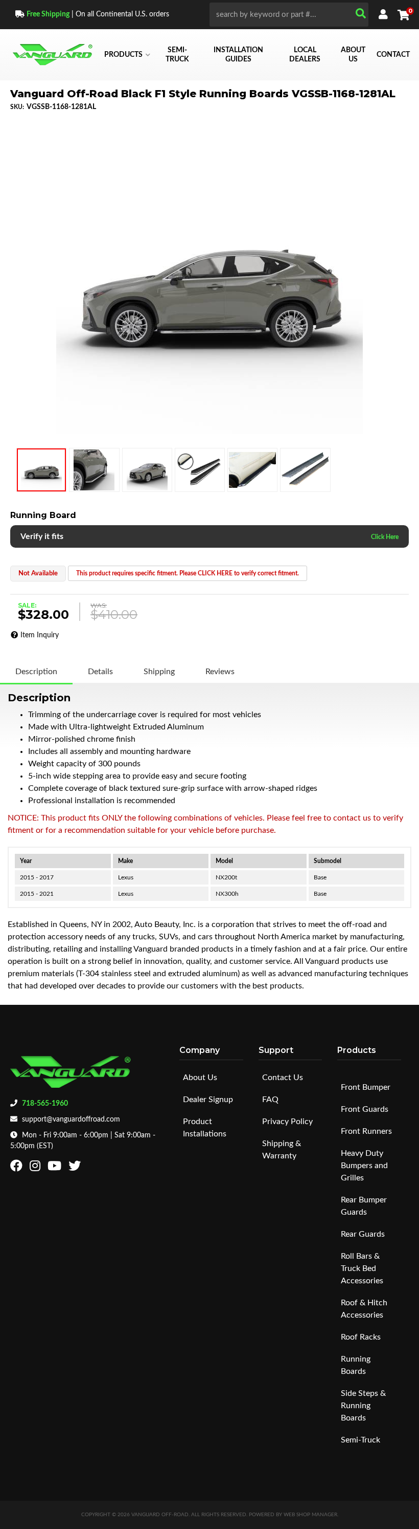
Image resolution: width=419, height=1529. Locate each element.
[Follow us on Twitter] (75, 1168)
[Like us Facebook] (17, 1168)
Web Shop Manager (310, 1514)
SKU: (17, 107)
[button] (289, 15)
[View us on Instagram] (36, 1168)
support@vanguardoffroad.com (71, 1119)
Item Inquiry (39, 635)
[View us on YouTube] (56, 1168)
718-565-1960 (45, 1103)
